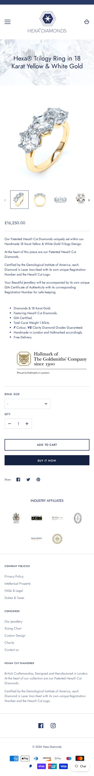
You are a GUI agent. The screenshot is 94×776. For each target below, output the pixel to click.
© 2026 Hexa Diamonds (47, 747)
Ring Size (12, 394)
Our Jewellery (13, 621)
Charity (9, 642)
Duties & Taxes (14, 597)
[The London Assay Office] (51, 375)
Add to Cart (47, 445)
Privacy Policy (14, 576)
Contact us (12, 649)
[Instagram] (53, 726)
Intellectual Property (18, 583)
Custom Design (15, 635)
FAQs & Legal (14, 590)
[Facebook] (41, 726)
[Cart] (87, 22)
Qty (7, 414)
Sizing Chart (13, 628)
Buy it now (47, 461)
